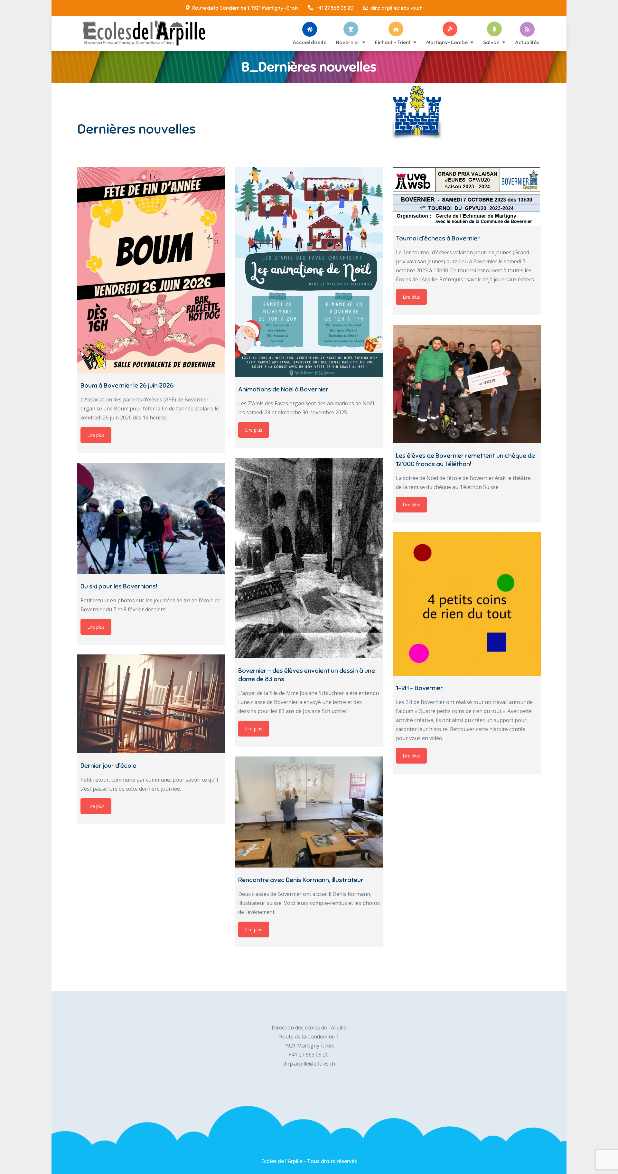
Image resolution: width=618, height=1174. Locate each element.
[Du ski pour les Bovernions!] (151, 518)
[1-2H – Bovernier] (467, 604)
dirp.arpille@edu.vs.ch (397, 8)
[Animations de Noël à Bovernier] (309, 272)
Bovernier (348, 42)
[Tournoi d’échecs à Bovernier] (467, 196)
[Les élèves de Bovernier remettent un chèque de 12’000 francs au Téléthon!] (467, 384)
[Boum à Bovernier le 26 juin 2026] (151, 270)
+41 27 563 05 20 (334, 8)
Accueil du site (309, 42)
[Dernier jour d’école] (151, 703)
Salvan (491, 42)
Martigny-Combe (447, 42)
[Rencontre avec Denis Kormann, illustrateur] (309, 812)
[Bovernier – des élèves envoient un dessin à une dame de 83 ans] (309, 558)
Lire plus (96, 435)
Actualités (527, 42)
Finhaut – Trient (393, 42)
